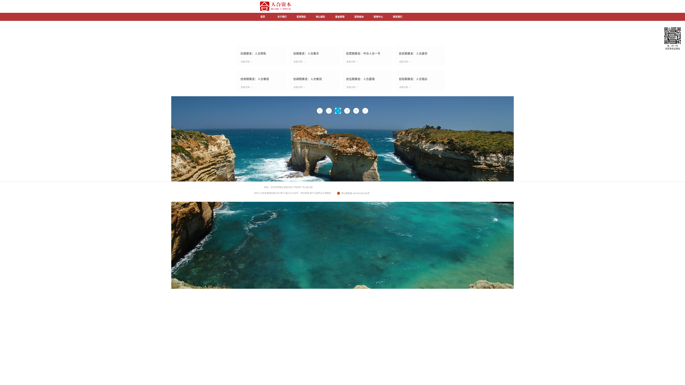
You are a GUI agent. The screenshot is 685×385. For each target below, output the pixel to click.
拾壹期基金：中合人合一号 (363, 53)
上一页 (320, 111)
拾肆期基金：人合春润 (307, 79)
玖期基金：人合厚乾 (253, 53)
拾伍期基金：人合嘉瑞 (360, 79)
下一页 (365, 111)
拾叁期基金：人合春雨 (254, 79)
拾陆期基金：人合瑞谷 (413, 79)
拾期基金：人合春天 (306, 53)
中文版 (397, 4)
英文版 (406, 4)
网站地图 (304, 193)
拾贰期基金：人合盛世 (413, 53)
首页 (262, 16)
